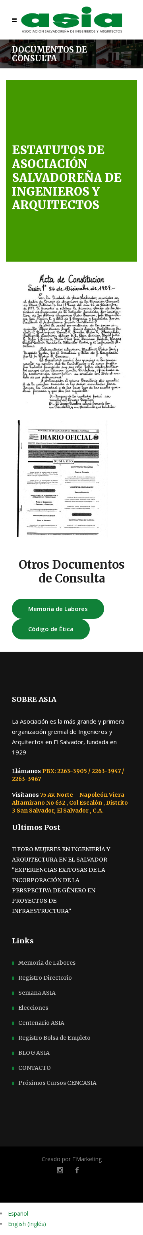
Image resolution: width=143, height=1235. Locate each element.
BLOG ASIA (34, 1052)
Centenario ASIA (41, 1022)
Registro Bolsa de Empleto (54, 1037)
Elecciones (33, 1007)
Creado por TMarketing (72, 1159)
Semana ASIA (37, 992)
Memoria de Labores (46, 962)
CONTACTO (34, 1067)
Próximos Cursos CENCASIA (57, 1082)
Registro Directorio (45, 977)
